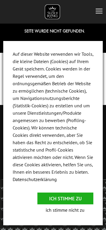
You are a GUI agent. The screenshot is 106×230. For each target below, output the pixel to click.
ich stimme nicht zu (65, 210)
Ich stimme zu (65, 198)
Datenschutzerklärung (35, 179)
